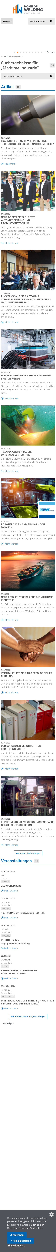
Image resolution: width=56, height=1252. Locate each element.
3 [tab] (20, 52)
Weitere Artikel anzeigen (28, 853)
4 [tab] (23, 52)
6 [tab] (29, 52)
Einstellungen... (16, 1245)
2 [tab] (17, 52)
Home (3, 56)
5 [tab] (26, 52)
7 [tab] (32, 52)
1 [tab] (14, 52)
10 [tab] (41, 52)
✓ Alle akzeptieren (20, 1240)
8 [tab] (35, 52)
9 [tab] (38, 52)
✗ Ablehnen (17, 1235)
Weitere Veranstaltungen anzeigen (28, 1016)
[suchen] (51, 21)
